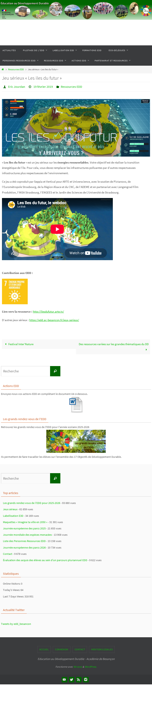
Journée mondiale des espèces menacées (27, 533)
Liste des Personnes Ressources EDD (24, 540)
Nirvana (77, 665)
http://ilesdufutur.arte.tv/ (48, 310)
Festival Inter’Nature (20, 343)
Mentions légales (102, 648)
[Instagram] (85, 678)
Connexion (61, 648)
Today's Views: (12, 589)
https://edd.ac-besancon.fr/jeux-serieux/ (54, 319)
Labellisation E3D (13, 514)
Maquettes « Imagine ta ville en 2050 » (25, 521)
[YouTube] (64, 678)
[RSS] (78, 678)
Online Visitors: (12, 582)
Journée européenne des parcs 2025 (24, 527)
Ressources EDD (16, 69)
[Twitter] (71, 678)
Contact (7, 552)
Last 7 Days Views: (14, 595)
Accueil (44, 648)
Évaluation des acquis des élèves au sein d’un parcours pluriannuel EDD (45, 559)
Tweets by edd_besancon (16, 622)
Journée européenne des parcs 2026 (24, 546)
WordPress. (91, 665)
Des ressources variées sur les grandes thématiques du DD (114, 343)
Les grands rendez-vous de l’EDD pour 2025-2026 (31, 502)
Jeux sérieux (10, 508)
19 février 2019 (43, 86)
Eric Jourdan (16, 86)
